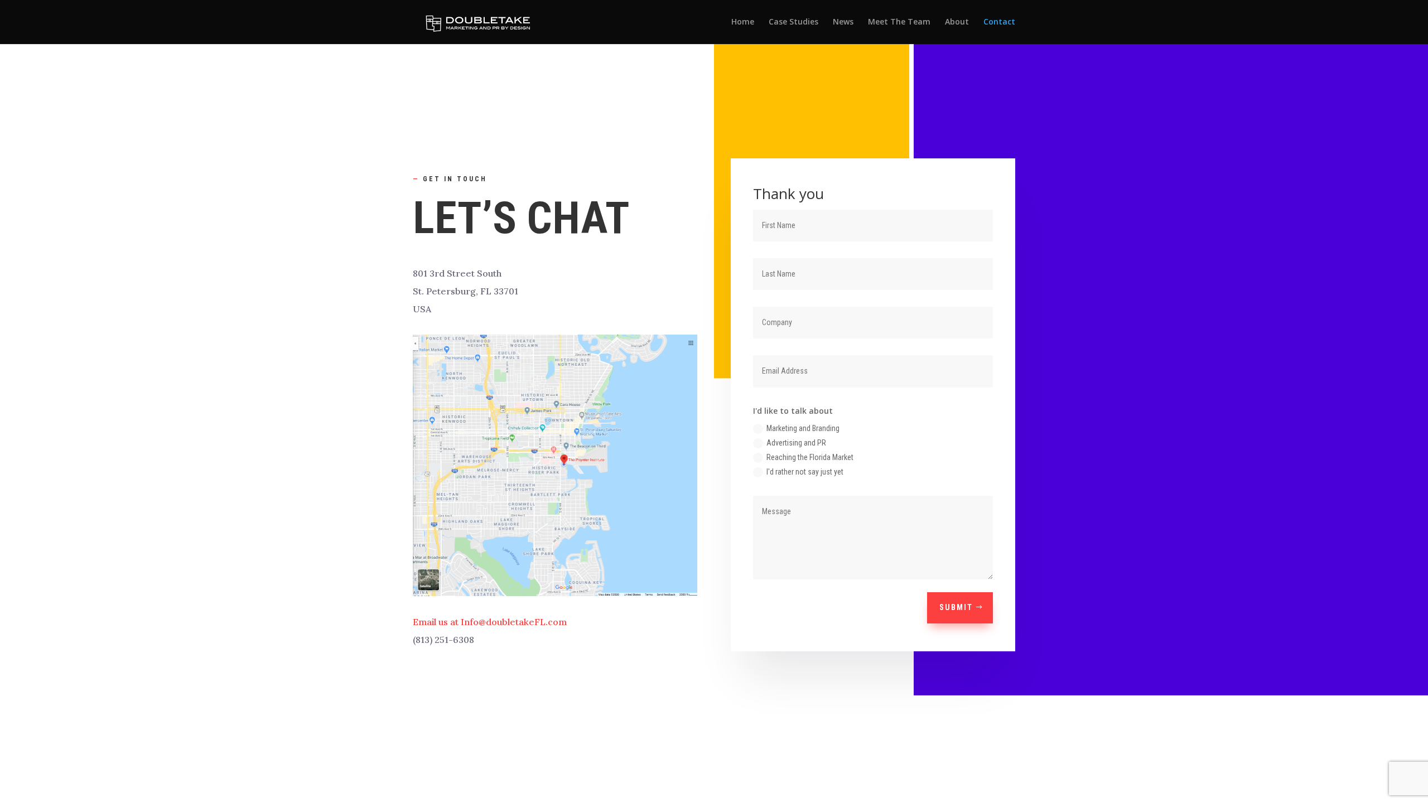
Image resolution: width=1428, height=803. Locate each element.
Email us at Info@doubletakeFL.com (490, 621)
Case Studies (793, 22)
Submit (956, 607)
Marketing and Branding (803, 428)
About (957, 22)
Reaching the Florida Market (809, 457)
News (843, 22)
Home (742, 22)
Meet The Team (899, 22)
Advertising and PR (796, 442)
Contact (999, 22)
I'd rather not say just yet (804, 471)
